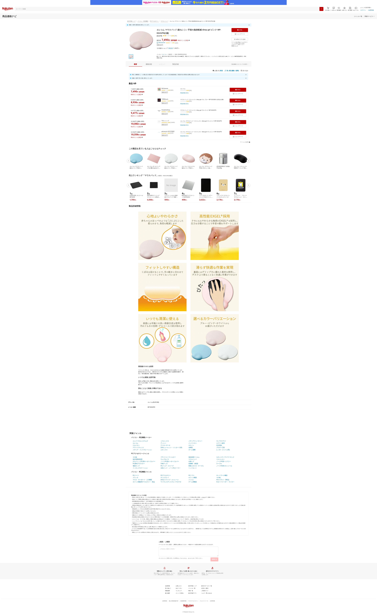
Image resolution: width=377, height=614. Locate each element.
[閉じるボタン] (249, 25)
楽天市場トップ (131, 21)
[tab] (135, 64)
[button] (334, 9)
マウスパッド (164, 21)
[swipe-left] (128, 160)
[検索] (321, 9)
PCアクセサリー (154, 21)
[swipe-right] (248, 160)
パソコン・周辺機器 (142, 21)
